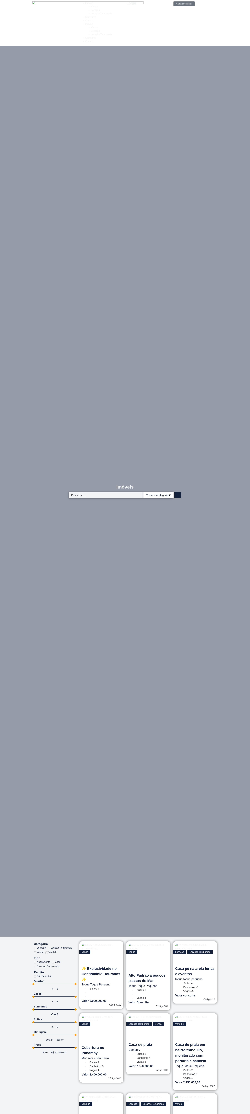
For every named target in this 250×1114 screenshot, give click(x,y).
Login (131, 3)
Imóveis (89, 3)
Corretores (90, 17)
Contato (89, 20)
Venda (94, 6)
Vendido (179, 1024)
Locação (95, 10)
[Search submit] (177, 495)
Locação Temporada (101, 13)
